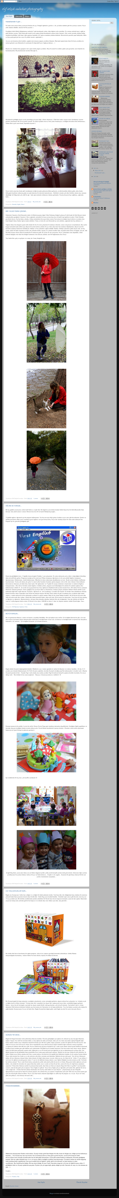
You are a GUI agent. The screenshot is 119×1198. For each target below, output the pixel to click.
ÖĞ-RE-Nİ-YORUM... (14, 506)
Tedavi (22, 204)
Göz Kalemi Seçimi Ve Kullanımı (102, 198)
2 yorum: (35, 883)
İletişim (27, 16)
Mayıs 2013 (98, 170)
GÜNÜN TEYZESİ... (13, 1035)
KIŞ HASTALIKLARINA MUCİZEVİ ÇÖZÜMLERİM (103, 191)
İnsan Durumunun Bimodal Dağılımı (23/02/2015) (102, 184)
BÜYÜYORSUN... (12, 614)
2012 (95, 176)
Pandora (14, 1176)
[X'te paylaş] (48, 202)
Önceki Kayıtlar (82, 1182)
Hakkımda (19, 16)
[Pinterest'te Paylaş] (51, 202)
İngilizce (22, 607)
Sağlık (18, 204)
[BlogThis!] (46, 202)
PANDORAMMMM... (13, 1086)
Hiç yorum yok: (37, 201)
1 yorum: (35, 498)
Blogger (52, 1193)
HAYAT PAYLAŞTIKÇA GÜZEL (103, 189)
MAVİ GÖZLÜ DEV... (105, 107)
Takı (18, 1176)
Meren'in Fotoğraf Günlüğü (101, 182)
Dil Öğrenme (15, 607)
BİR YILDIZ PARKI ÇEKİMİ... (16, 211)
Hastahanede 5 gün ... (14, 22)
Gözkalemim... (97, 197)
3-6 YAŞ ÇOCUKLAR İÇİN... (16, 891)
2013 (95, 168)
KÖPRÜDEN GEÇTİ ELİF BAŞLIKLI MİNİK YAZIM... (106, 153)
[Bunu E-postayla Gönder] (44, 202)
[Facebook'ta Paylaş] (50, 202)
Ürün (26, 607)
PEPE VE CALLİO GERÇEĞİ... (100, 47)
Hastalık (14, 204)
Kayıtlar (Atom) (14, 1186)
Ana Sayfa (9, 16)
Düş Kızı (96, 203)
